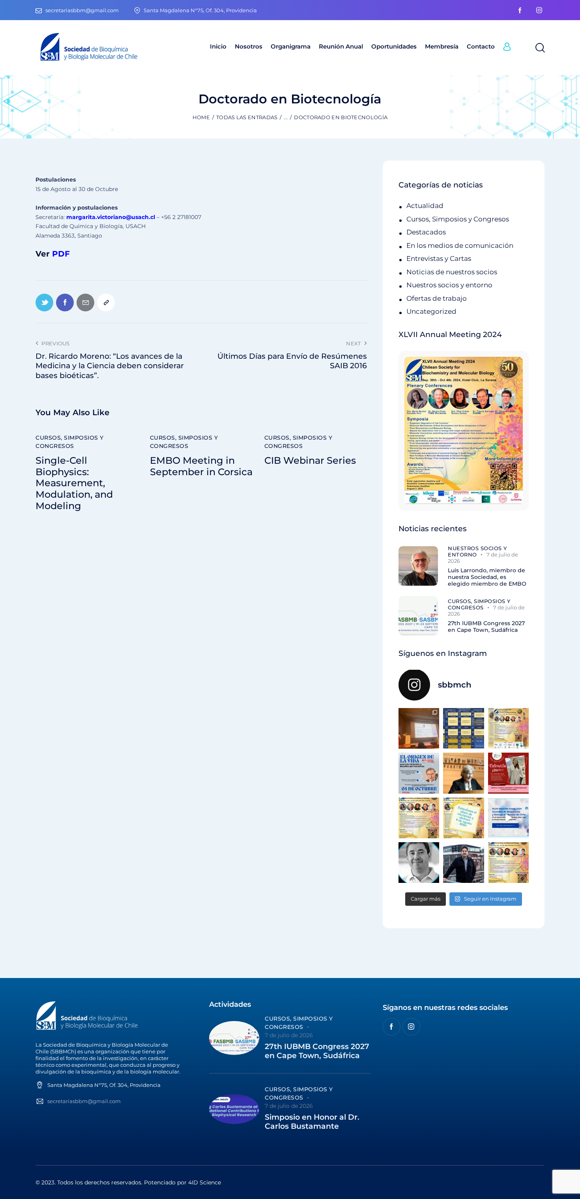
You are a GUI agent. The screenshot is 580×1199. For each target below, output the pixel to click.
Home (201, 117)
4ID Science (204, 1182)
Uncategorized (431, 311)
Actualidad (424, 206)
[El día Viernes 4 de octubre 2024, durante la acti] (419, 773)
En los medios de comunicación (459, 245)
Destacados (426, 232)
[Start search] (539, 48)
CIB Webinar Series (310, 460)
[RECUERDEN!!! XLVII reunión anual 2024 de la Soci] (419, 818)
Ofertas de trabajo (436, 298)
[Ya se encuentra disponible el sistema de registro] (508, 862)
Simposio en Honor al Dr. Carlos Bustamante (312, 1122)
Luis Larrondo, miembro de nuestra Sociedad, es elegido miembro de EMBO (487, 577)
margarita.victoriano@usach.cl (110, 217)
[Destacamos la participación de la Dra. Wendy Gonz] (419, 728)
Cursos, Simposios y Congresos (70, 442)
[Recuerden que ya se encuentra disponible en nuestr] (508, 818)
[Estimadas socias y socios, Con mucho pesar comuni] (463, 773)
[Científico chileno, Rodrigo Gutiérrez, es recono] (463, 862)
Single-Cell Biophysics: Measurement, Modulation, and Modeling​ (74, 483)
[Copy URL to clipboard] (106, 302)
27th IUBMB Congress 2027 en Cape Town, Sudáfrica (486, 626)
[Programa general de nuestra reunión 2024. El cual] (463, 728)
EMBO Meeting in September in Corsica (201, 466)
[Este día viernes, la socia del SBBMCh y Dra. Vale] (508, 773)
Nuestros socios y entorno (449, 285)
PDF (61, 254)
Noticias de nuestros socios (451, 272)
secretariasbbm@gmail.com (84, 1101)
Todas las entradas (246, 117)
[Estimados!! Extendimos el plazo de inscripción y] (463, 818)
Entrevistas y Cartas (438, 258)
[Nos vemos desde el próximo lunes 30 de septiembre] (508, 728)
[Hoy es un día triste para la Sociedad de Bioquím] (419, 862)
